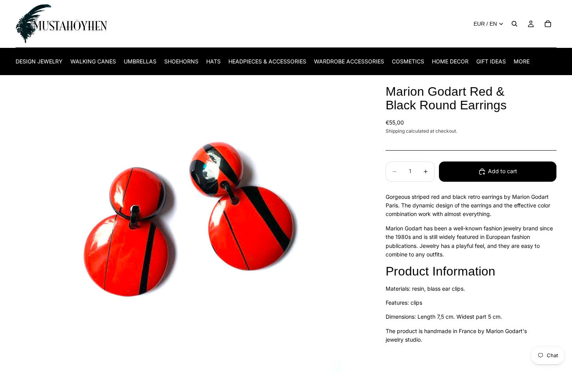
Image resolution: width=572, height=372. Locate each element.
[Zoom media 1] (191, 223)
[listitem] (521, 61)
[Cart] (547, 23)
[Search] (514, 23)
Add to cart (502, 171)
